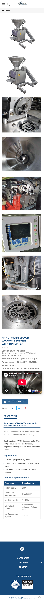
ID (2, 347)
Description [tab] (10, 416)
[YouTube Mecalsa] (22, 549)
